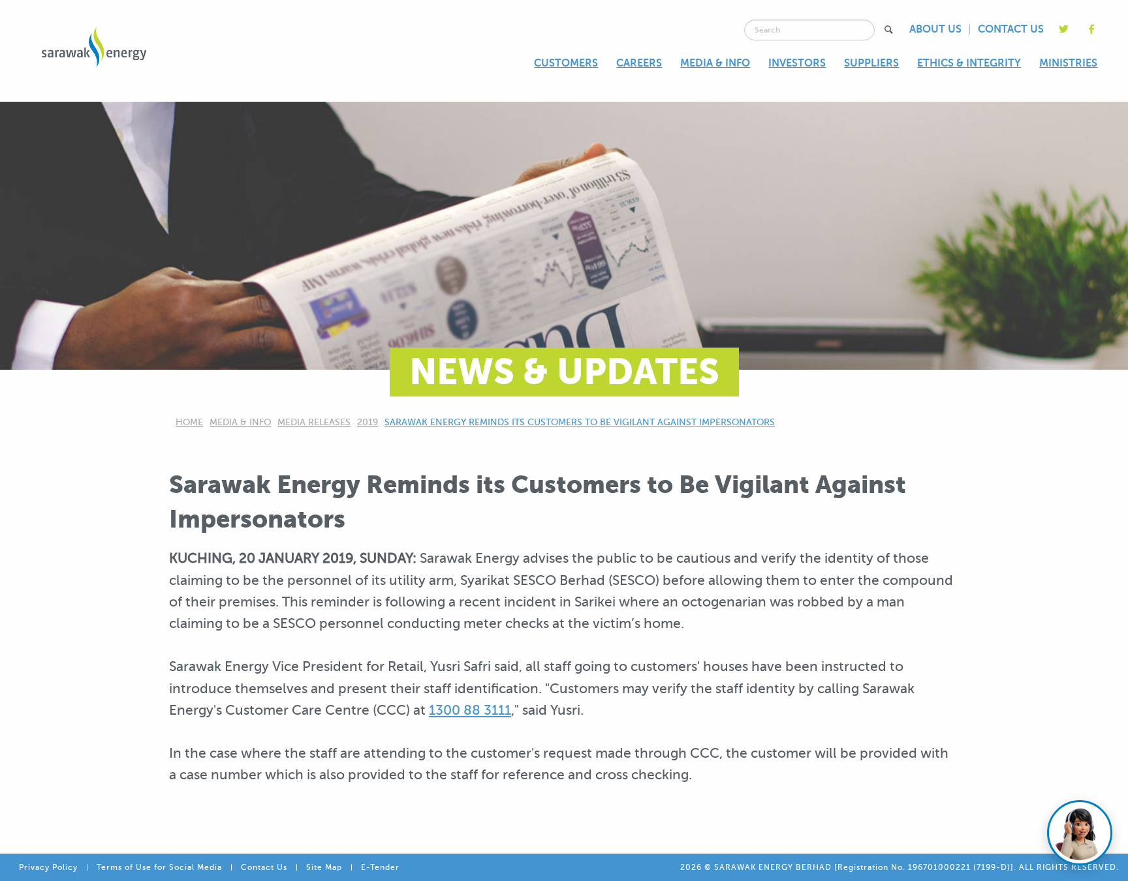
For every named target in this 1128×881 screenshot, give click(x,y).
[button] (888, 29)
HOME (189, 422)
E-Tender (380, 867)
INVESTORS (797, 63)
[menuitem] (566, 64)
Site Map (324, 867)
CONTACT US (1011, 29)
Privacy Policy (48, 867)
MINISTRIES (1068, 63)
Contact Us (264, 867)
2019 (367, 422)
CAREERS (639, 63)
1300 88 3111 (470, 710)
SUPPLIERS (871, 63)
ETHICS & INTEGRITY (969, 63)
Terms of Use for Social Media (159, 867)
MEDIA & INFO (715, 63)
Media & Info (240, 422)
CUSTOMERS (566, 63)
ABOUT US (935, 29)
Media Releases (314, 422)
